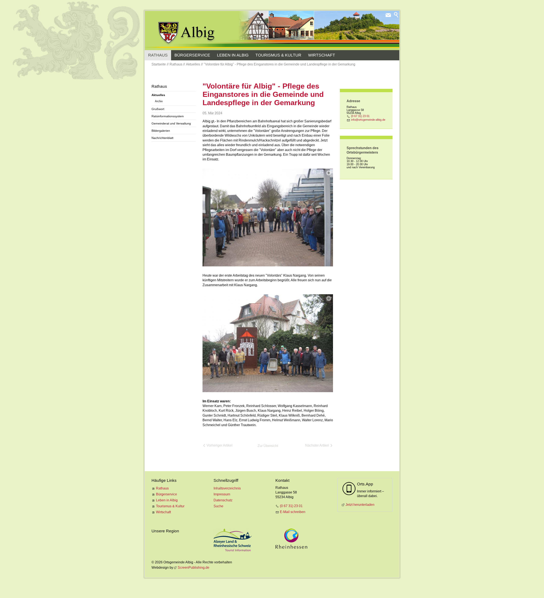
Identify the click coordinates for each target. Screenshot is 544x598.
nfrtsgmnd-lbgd (368, 119)
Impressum (222, 494)
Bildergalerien (161, 130)
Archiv (159, 101)
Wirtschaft (321, 55)
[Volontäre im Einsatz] (268, 343)
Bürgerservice (192, 55)
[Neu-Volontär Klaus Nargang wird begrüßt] (268, 217)
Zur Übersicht (268, 446)
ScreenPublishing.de (193, 567)
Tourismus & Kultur (278, 55)
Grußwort (158, 109)
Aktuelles (158, 95)
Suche (218, 506)
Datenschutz (223, 500)
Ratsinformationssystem (168, 116)
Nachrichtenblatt (162, 138)
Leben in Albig (233, 55)
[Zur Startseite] (186, 33)
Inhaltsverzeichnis (227, 488)
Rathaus (158, 55)
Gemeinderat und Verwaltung (171, 123)
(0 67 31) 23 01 (360, 116)
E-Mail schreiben (292, 512)
